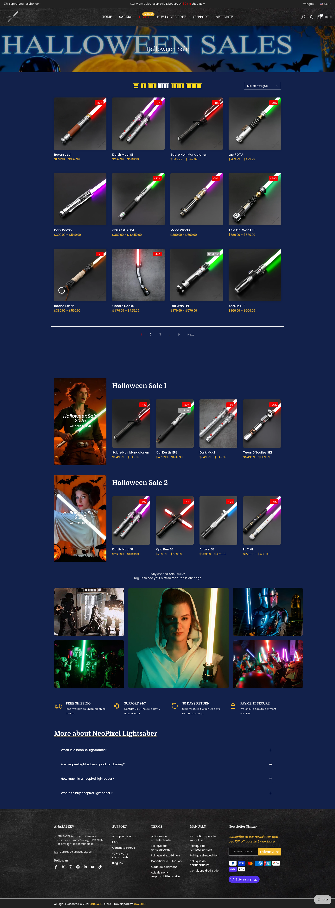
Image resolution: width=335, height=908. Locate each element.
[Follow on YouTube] (92, 867)
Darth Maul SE (123, 154)
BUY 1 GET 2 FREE (171, 17)
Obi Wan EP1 (179, 306)
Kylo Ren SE (164, 549)
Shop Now (198, 4)
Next (190, 334)
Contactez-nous (123, 848)
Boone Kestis (64, 306)
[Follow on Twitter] (63, 867)
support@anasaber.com (25, 4)
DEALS (146, 16)
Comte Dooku (123, 306)
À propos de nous (124, 836)
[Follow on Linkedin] (85, 867)
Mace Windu (180, 230)
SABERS (125, 17)
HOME (107, 17)
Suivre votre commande (120, 855)
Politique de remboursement (162, 848)
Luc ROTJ (236, 154)
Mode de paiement (164, 867)
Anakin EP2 (237, 306)
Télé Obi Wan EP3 (242, 230)
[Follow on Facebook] (56, 867)
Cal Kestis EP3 (167, 452)
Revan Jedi (62, 154)
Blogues (117, 863)
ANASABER (96, 904)
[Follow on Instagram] (70, 867)
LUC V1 (248, 549)
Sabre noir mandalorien (188, 154)
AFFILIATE (224, 17)
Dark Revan (63, 230)
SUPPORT (201, 17)
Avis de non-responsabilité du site (165, 874)
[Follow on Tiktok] (100, 867)
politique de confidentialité (161, 838)
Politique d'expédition (165, 855)
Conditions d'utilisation (166, 861)
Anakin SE (206, 549)
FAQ (115, 842)
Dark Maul (207, 452)
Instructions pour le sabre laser (203, 838)
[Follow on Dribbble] (78, 867)
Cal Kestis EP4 (123, 230)
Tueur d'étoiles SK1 (257, 452)
